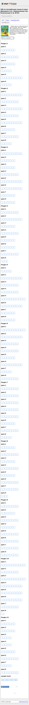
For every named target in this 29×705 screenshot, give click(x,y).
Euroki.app (10, 4)
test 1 (3, 679)
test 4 (15, 679)
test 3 (11, 679)
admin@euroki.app (23, 701)
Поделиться (6, 686)
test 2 (7, 679)
